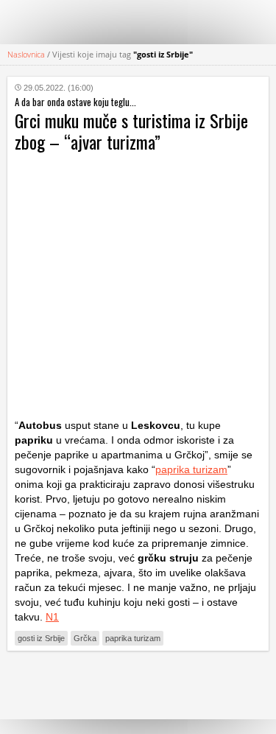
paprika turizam (191, 469)
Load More (138, 685)
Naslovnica (26, 54)
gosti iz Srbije (41, 638)
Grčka (85, 638)
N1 (52, 617)
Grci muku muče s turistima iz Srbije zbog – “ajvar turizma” (131, 131)
